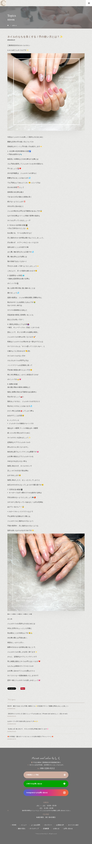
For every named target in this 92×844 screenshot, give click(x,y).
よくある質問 (35, 825)
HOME (14, 825)
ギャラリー (48, 825)
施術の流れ (21, 828)
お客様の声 (60, 825)
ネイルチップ (34, 828)
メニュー (24, 825)
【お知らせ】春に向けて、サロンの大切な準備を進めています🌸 (28, 729)
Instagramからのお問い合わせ (37, 792)
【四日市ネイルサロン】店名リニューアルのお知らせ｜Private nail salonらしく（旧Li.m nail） (37, 714)
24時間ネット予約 (32, 775)
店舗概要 (46, 828)
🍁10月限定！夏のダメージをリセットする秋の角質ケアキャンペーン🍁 (30, 736)
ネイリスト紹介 (73, 825)
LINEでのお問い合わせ (34, 784)
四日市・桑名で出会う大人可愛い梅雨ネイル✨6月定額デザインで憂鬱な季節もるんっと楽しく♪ (38, 706)
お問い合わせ (68, 828)
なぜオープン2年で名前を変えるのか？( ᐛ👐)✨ (22, 721)
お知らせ (56, 828)
